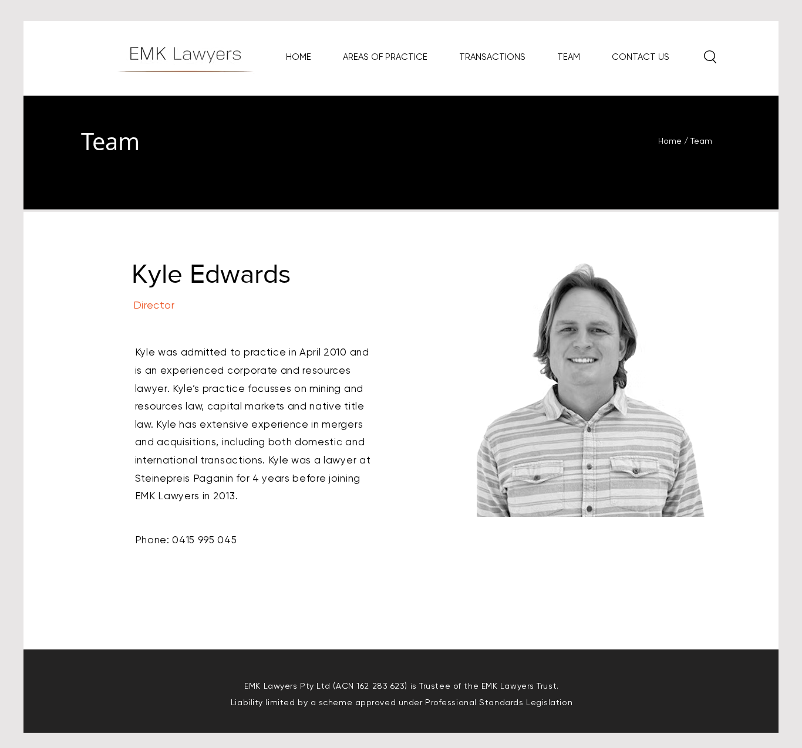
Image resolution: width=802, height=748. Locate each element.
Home (671, 140)
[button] (710, 56)
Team (701, 140)
